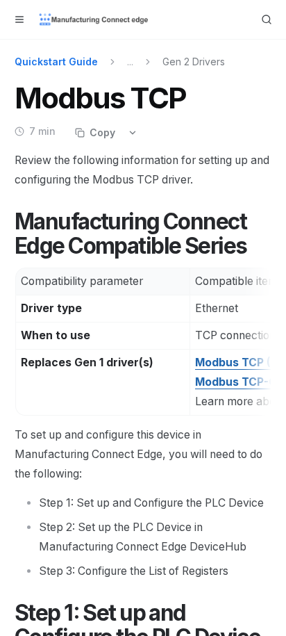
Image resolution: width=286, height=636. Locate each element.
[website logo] (94, 19)
